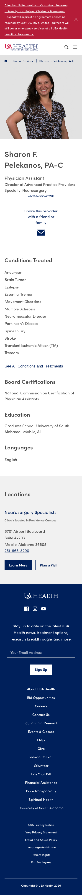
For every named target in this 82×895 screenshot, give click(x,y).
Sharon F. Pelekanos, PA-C (56, 61)
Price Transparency (41, 790)
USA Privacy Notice (41, 825)
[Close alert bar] (75, 19)
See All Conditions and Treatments (34, 366)
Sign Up (41, 669)
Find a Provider (23, 61)
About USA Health (41, 688)
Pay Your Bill (41, 773)
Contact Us (41, 714)
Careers (41, 705)
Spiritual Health (41, 799)
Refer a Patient (41, 756)
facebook (26, 608)
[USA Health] (41, 597)
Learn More (18, 565)
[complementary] (41, 19)
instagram (35, 608)
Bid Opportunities (41, 697)
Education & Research (41, 722)
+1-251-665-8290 (41, 195)
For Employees (41, 862)
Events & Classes (41, 731)
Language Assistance (41, 847)
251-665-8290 (17, 550)
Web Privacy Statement (41, 832)
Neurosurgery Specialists (30, 512)
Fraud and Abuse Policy (41, 839)
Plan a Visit (48, 565)
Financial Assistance (41, 782)
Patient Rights (41, 854)
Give (41, 748)
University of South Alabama (41, 807)
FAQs (41, 739)
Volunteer (41, 765)
